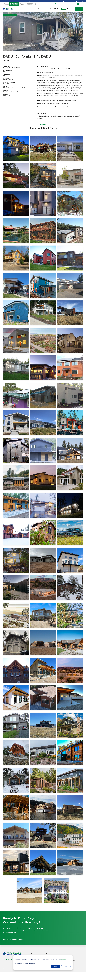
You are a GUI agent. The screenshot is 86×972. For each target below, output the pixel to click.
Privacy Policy (63, 959)
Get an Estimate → (8, 936)
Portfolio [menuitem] (63, 8)
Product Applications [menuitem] (47, 8)
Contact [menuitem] (81, 953)
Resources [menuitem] (70, 8)
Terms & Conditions (79, 968)
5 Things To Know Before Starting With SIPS (71, 1)
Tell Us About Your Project (72, 928)
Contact (79, 8)
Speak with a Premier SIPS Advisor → (13, 939)
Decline (65, 966)
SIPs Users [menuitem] (57, 8)
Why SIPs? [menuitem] (37, 8)
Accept (55, 966)
